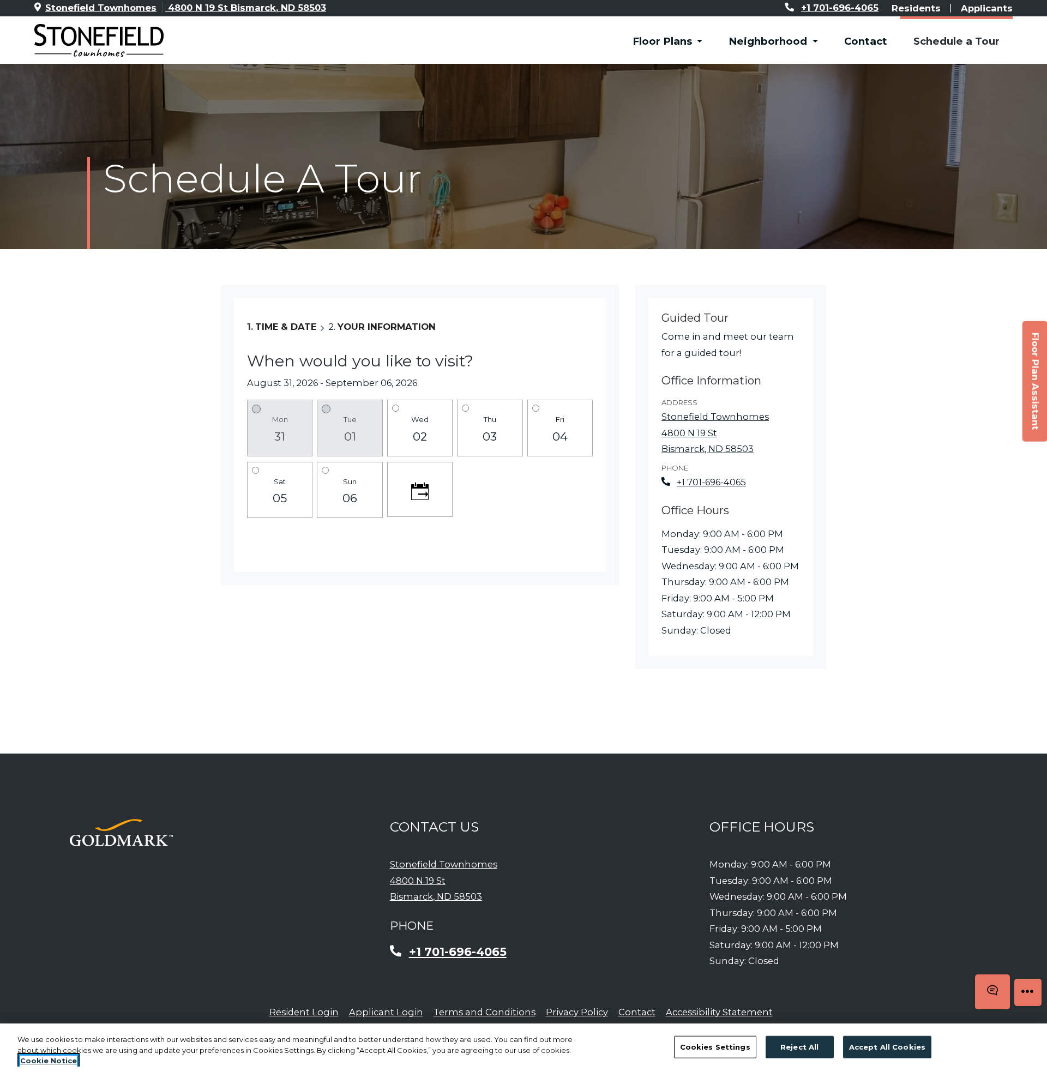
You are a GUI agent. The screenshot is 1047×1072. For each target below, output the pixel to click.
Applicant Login (386, 1011)
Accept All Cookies (887, 1046)
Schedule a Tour (956, 41)
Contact (865, 41)
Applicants (987, 8)
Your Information (387, 326)
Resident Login (304, 1011)
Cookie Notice (48, 1060)
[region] (523, 1047)
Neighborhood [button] (769, 41)
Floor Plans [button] (664, 41)
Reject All (799, 1046)
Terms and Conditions (484, 1011)
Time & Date (285, 326)
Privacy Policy (577, 1011)
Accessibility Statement (719, 1011)
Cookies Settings (715, 1046)
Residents (916, 8)
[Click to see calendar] (420, 489)
